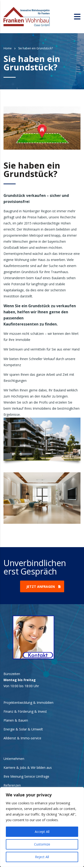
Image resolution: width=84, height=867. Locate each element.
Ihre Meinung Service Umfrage (26, 776)
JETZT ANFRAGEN (40, 586)
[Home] (27, 16)
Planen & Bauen (16, 720)
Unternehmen (14, 759)
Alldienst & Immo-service (22, 738)
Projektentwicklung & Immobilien (28, 702)
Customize (42, 844)
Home (8, 48)
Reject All (42, 857)
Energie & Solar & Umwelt (23, 729)
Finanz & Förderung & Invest (25, 711)
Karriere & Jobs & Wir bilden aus (28, 767)
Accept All (42, 831)
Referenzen (12, 785)
